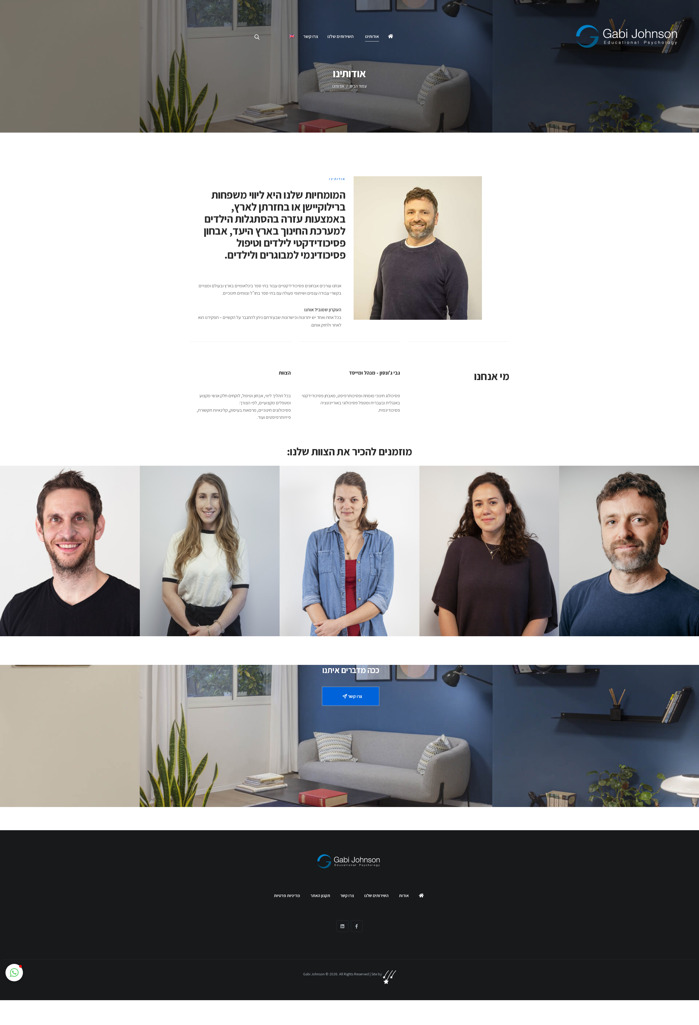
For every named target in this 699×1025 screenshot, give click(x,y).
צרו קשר (354, 696)
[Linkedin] (342, 926)
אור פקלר (70, 605)
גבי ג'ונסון (629, 594)
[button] (14, 972)
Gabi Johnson (314, 974)
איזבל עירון (349, 605)
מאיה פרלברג (489, 605)
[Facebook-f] (357, 926)
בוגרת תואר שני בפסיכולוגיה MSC (349, 611)
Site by (377, 974)
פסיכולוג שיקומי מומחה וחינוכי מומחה (70, 611)
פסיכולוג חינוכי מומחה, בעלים (629, 601)
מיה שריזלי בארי (209, 605)
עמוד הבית (358, 86)
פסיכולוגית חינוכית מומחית (489, 611)
